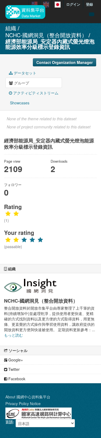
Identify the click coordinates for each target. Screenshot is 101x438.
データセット (24, 73)
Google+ (15, 359)
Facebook (16, 378)
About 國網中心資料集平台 (27, 396)
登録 (89, 4)
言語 (9, 422)
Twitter (13, 369)
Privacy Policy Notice (23, 403)
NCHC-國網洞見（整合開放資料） (46, 35)
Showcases (19, 102)
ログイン (73, 4)
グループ (21, 82)
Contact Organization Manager (64, 62)
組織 (10, 28)
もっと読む (13, 335)
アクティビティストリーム (35, 92)
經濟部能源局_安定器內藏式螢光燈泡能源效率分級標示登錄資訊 (50, 43)
